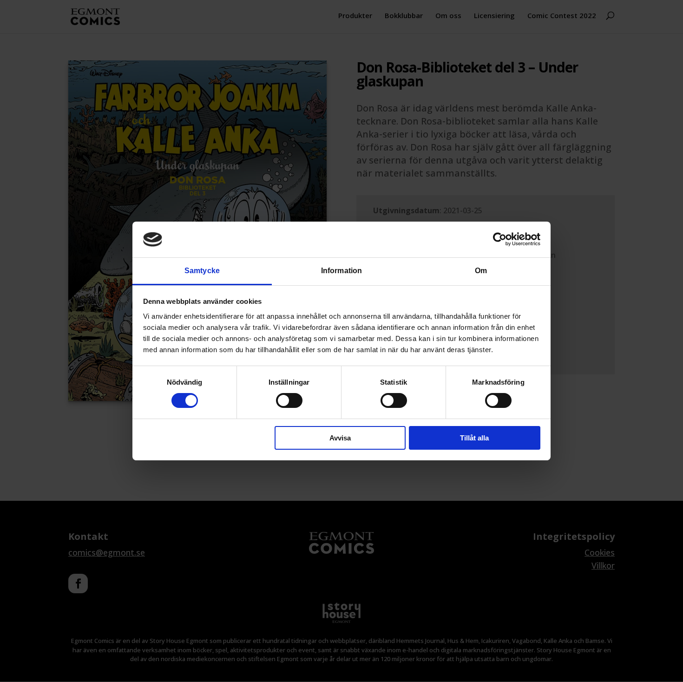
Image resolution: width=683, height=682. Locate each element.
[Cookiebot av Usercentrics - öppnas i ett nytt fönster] (499, 239)
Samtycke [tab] (202, 271)
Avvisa (340, 438)
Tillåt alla (474, 438)
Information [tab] (341, 271)
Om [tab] (481, 271)
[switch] (289, 400)
